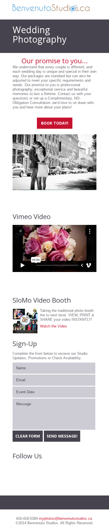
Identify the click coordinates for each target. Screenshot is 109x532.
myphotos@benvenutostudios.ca (65, 518)
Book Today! (54, 123)
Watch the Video (53, 326)
